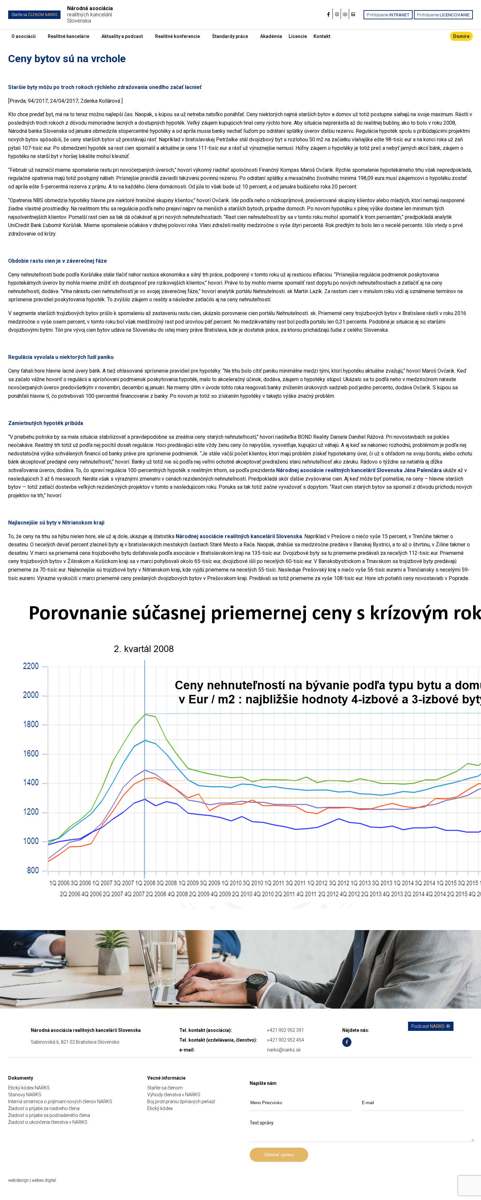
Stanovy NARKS (24, 1094)
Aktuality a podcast (122, 36)
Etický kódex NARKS (29, 1087)
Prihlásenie (388, 14)
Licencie (298, 36)
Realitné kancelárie (68, 36)
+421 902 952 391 (285, 1030)
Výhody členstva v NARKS (173, 1094)
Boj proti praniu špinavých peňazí (181, 1101)
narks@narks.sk (284, 1049)
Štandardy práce (230, 36)
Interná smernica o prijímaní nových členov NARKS (60, 1101)
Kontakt (321, 36)
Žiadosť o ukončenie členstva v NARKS (47, 1122)
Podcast (428, 1026)
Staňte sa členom (165, 1087)
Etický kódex (160, 1108)
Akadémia (271, 36)
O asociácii (23, 36)
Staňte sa (34, 14)
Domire (461, 36)
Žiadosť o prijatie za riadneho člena (44, 1108)
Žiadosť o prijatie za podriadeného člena (49, 1115)
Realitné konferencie (177, 36)
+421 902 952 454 (285, 1040)
